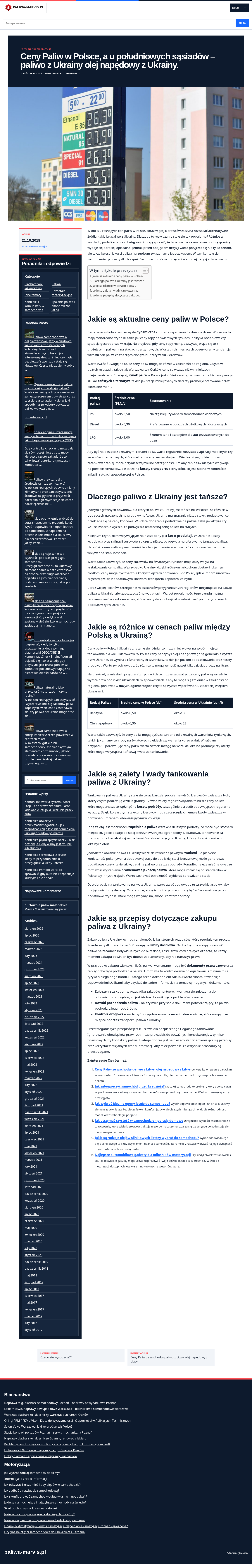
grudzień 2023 (34, 969)
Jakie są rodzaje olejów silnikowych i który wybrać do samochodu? (147, 1138)
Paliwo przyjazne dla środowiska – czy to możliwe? (45, 481)
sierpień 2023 (34, 976)
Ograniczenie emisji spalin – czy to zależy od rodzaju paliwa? (49, 386)
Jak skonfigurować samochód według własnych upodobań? (45, 1496)
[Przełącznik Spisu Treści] (143, 270)
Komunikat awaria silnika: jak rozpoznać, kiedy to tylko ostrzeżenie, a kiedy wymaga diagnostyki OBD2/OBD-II (49, 646)
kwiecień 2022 (34, 1071)
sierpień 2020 (34, 1207)
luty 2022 (31, 1085)
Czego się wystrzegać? (56, 1355)
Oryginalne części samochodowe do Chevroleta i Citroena (44, 1532)
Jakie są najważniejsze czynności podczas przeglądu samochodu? (45, 558)
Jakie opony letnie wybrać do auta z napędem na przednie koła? (49, 520)
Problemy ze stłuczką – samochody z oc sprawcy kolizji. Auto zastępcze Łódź (57, 1444)
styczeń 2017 (33, 1330)
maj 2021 (31, 1146)
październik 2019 (36, 1262)
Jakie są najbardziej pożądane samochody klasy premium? (44, 1520)
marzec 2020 (33, 1241)
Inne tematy (33, 295)
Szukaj (242, 23)
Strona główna (237, 1553)
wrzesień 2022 (34, 1037)
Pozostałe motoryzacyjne (35, 49)
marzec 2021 (33, 1160)
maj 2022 (31, 1065)
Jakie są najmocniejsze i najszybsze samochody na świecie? (49, 603)
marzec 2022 (33, 1078)
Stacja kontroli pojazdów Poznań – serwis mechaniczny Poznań (48, 1432)
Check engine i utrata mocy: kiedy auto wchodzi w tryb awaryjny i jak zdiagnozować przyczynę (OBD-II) (50, 438)
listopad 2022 (34, 1024)
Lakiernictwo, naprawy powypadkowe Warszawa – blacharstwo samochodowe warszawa (66, 1409)
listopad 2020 (34, 1187)
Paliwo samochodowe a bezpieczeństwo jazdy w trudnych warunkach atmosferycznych (48, 341)
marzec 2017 (33, 1316)
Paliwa (56, 284)
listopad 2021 (34, 1105)
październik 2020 (36, 1194)
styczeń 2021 (33, 1173)
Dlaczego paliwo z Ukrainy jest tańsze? (118, 281)
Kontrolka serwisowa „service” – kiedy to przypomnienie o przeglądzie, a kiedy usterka (47, 859)
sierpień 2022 (34, 1044)
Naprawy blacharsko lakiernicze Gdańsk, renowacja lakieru (45, 1438)
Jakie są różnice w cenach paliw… (114, 286)
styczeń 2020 (33, 1255)
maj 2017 (31, 1302)
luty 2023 (31, 1003)
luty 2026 (31, 956)
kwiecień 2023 (34, 990)
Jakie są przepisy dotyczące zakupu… (116, 295)
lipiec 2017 (32, 1289)
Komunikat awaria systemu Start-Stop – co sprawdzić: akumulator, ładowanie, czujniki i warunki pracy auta (49, 808)
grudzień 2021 (34, 1099)
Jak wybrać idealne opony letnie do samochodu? (132, 1103)
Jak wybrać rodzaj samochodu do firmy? (32, 1473)
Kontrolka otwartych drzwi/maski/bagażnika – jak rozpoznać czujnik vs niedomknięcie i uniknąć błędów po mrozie (50, 827)
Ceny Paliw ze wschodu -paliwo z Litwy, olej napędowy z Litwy (143, 1069)
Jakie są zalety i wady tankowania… (115, 290)
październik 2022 (36, 1030)
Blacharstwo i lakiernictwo (34, 286)
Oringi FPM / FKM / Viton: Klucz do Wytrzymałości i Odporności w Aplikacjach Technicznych (67, 1421)
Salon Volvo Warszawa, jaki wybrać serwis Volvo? (38, 1426)
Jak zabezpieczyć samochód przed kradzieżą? (130, 1086)
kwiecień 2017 (34, 1309)
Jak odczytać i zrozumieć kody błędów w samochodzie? (42, 1485)
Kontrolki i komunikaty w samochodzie (34, 306)
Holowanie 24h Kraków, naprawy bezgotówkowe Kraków (44, 1450)
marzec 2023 (33, 996)
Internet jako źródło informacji (25, 1479)
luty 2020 (31, 1248)
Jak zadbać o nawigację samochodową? (31, 1491)
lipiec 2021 (32, 1132)
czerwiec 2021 (34, 1139)
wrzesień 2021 (34, 1119)
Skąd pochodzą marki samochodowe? (30, 1508)
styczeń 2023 (33, 1010)
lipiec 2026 (32, 935)
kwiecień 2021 (34, 1153)
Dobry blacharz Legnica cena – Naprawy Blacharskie (40, 1456)
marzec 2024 (33, 963)
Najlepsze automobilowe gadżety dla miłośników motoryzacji (143, 1155)
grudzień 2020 (34, 1180)
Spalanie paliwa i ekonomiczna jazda (63, 306)
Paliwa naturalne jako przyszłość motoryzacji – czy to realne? (46, 691)
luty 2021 (31, 1166)
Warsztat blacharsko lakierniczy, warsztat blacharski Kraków (46, 1415)
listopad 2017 (34, 1282)
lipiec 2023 (32, 983)
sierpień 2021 (34, 1126)
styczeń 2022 (33, 1092)
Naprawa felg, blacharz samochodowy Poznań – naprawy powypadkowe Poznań (60, 1403)
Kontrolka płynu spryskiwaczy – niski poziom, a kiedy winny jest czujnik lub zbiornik (50, 844)
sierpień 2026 (34, 929)
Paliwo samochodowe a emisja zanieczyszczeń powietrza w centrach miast (49, 735)
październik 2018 (36, 1268)
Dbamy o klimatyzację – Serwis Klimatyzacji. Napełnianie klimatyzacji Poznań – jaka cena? (66, 1526)
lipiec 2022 (32, 1051)
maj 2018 (31, 1275)
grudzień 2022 (34, 1017)
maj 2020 (31, 1228)
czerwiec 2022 (34, 1058)
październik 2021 (36, 1112)
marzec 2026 (33, 949)
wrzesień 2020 (34, 1201)
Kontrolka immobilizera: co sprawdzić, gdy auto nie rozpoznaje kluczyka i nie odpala (49, 874)
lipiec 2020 (32, 1214)
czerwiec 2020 (34, 1221)
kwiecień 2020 (34, 1235)
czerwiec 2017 (34, 1296)
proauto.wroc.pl (36, 417)
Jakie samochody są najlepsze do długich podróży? (39, 1514)
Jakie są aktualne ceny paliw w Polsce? (117, 276)
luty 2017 (31, 1323)
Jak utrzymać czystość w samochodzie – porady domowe (139, 1120)
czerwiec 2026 (34, 942)
